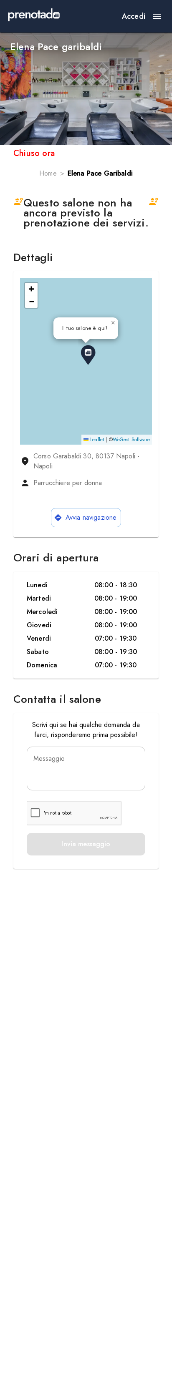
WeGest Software (131, 439)
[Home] (34, 16)
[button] (88, 355)
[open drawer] (157, 16)
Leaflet (96, 439)
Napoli (125, 456)
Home (48, 173)
